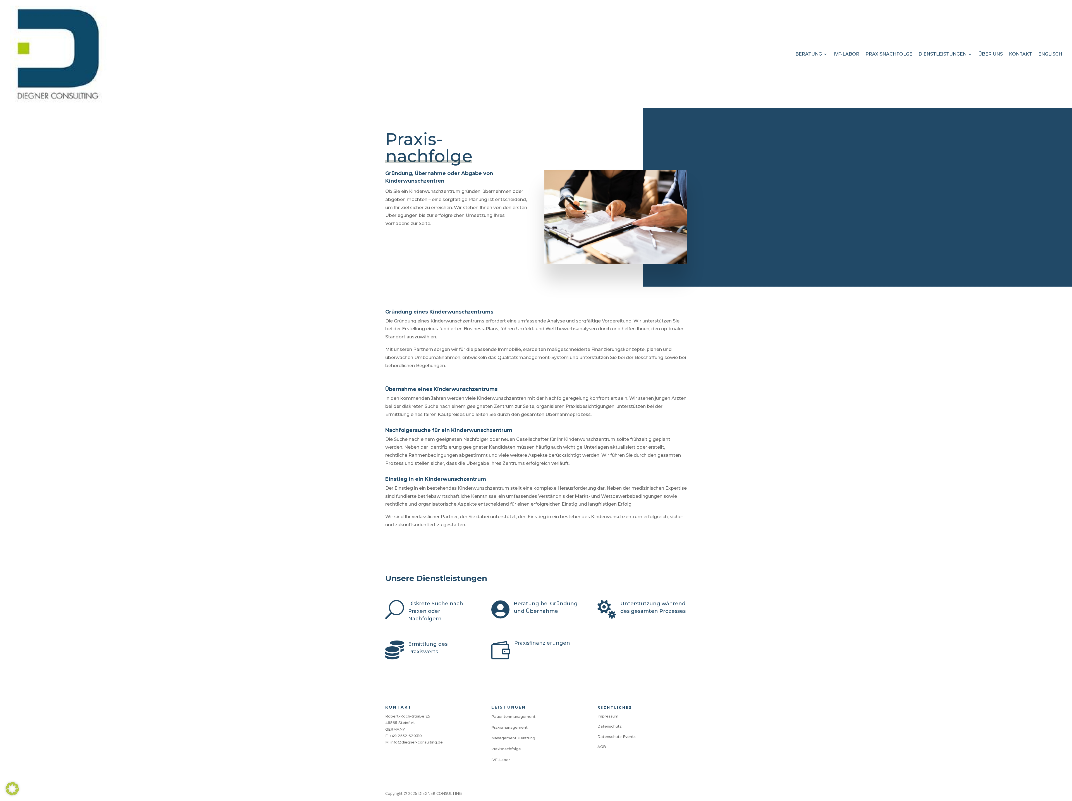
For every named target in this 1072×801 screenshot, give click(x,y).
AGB (601, 746)
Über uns (990, 54)
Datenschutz (609, 726)
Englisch (1050, 54)
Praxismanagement (509, 727)
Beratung (808, 54)
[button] (12, 788)
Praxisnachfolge (888, 54)
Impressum (607, 716)
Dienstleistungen (942, 54)
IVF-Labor (846, 54)
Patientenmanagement (513, 716)
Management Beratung (513, 738)
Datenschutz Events (616, 736)
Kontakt (1020, 54)
